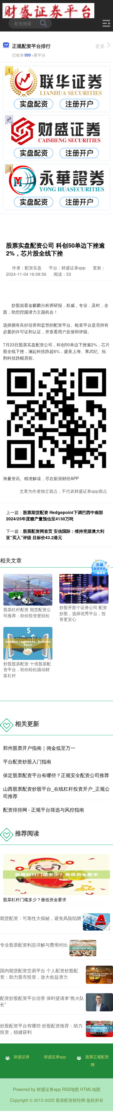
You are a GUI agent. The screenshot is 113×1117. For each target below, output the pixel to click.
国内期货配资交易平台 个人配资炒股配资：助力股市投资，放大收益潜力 (39, 973)
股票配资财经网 (70, 1100)
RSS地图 (70, 1089)
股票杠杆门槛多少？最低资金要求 (34, 899)
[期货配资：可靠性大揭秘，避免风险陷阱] (96, 922)
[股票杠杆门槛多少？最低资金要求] (56, 874)
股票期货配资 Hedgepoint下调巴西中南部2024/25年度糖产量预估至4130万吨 (54, 515)
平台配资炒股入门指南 (27, 761)
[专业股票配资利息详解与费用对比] (82, 948)
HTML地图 (90, 1089)
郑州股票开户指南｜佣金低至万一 (39, 747)
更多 (100, 45)
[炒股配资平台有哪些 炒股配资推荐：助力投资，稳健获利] (99, 1029)
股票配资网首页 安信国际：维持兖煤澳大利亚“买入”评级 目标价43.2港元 (55, 534)
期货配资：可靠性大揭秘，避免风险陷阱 (40, 918)
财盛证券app (55, 1056)
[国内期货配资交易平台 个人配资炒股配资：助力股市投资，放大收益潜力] (99, 975)
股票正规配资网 (97, 1060)
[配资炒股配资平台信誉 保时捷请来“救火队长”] (99, 1002)
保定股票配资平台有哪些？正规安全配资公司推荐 (56, 775)
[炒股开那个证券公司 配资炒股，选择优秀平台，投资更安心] (83, 588)
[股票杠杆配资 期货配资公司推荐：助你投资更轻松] (27, 589)
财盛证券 (22, 1056)
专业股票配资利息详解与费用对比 (34, 944)
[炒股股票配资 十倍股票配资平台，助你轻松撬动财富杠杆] (27, 643)
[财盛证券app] (48, 10)
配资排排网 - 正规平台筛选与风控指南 (43, 809)
